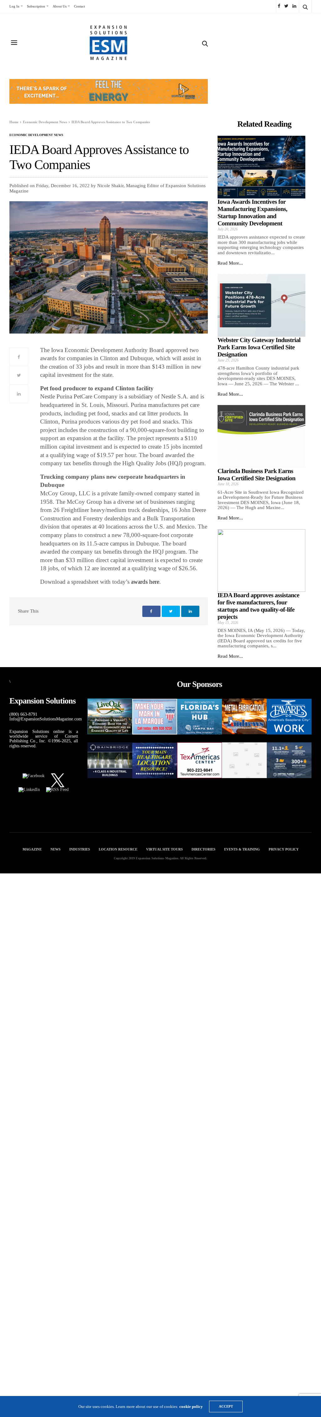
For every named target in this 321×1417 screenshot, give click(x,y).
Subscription (36, 6)
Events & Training (242, 849)
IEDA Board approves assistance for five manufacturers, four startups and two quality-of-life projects (258, 606)
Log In (14, 6)
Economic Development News (36, 135)
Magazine (32, 849)
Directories (203, 849)
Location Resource (118, 849)
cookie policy (191, 1406)
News (55, 849)
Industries (79, 849)
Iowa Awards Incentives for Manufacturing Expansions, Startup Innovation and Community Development (252, 212)
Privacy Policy (284, 849)
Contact (79, 6)
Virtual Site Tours (164, 849)
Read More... (230, 263)
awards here (145, 581)
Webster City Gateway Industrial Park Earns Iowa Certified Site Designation (259, 347)
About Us (59, 6)
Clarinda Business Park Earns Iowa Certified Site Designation (257, 475)
